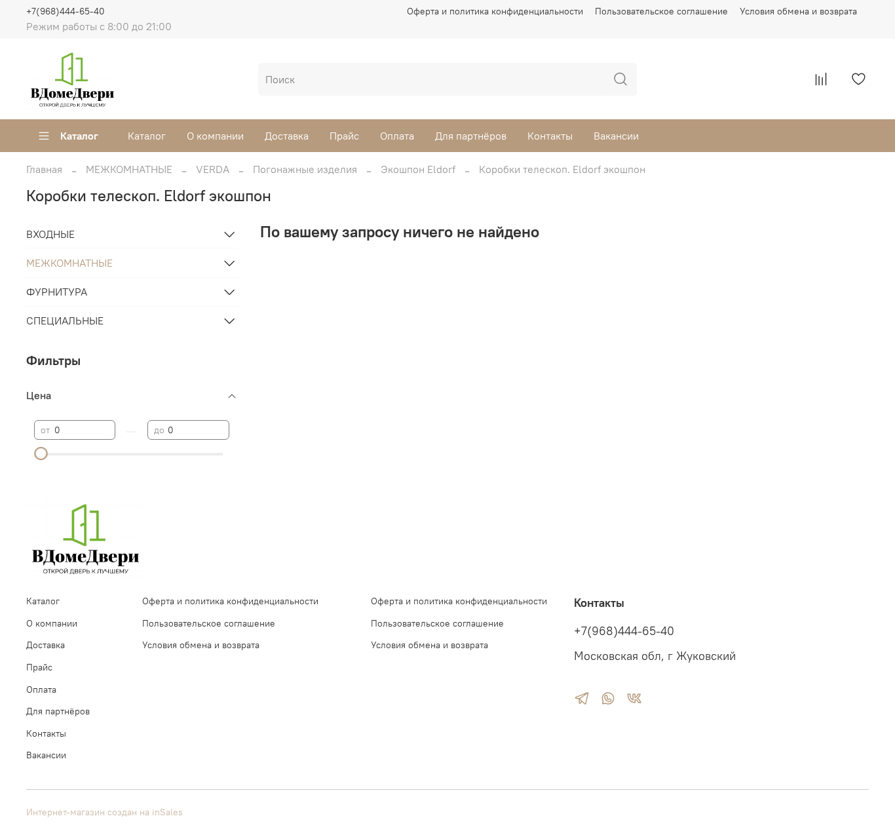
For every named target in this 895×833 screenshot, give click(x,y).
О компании (215, 135)
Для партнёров (470, 135)
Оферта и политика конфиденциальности (495, 11)
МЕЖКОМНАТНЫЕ (129, 169)
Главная (44, 169)
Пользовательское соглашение (661, 11)
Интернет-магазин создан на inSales (104, 812)
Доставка (287, 135)
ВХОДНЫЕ (50, 234)
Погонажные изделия (305, 169)
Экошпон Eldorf (418, 169)
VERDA (212, 169)
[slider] (40, 453)
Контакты (550, 135)
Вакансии (616, 135)
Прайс (344, 135)
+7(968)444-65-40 (65, 11)
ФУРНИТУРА (56, 291)
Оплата (397, 135)
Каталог (79, 135)
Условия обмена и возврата (798, 11)
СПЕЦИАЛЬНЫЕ (65, 320)
